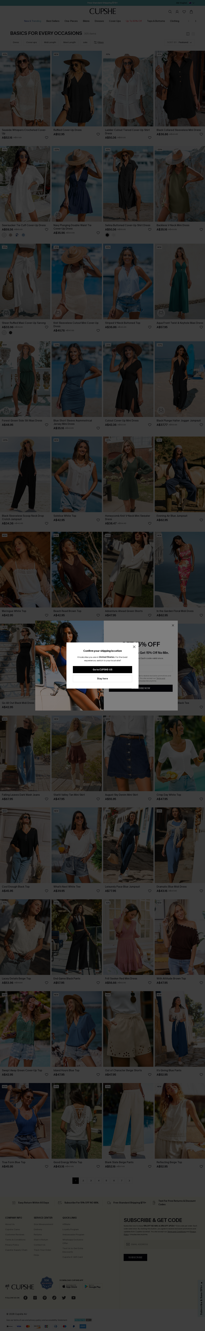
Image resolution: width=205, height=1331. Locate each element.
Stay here (102, 678)
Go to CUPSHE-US (102, 669)
